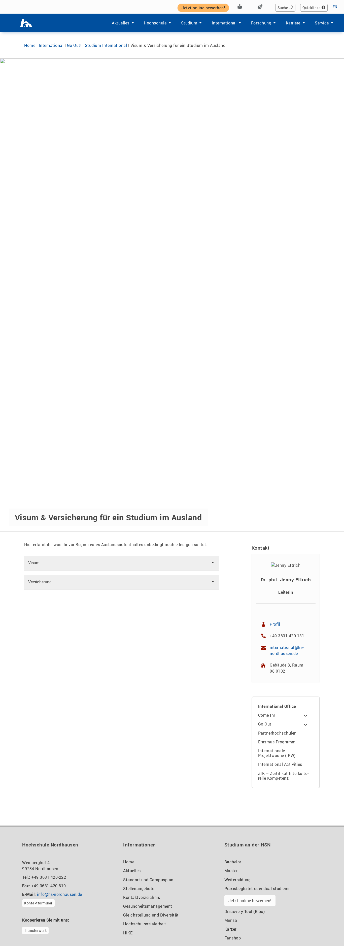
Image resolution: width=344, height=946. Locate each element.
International (51, 45)
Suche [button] (283, 7)
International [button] (224, 23)
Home (29, 45)
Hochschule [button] (155, 23)
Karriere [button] (293, 23)
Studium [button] (189, 23)
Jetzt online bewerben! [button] (203, 8)
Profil (275, 624)
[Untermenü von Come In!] (305, 715)
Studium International (106, 45)
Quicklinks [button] (311, 7)
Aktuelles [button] (120, 23)
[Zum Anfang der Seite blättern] (327, 930)
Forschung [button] (261, 23)
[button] (121, 563)
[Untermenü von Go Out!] (305, 724)
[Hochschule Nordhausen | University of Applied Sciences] (26, 23)
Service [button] (322, 23)
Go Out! (74, 45)
